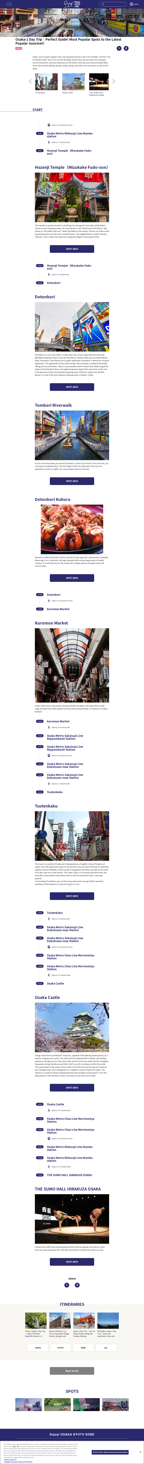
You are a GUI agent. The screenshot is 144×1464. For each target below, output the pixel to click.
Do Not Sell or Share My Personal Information (110, 1452)
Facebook (126, 48)
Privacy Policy (9, 1459)
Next (113, 81)
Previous (30, 81)
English (136, 4)
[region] (72, 1452)
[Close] (140, 1452)
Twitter (119, 48)
